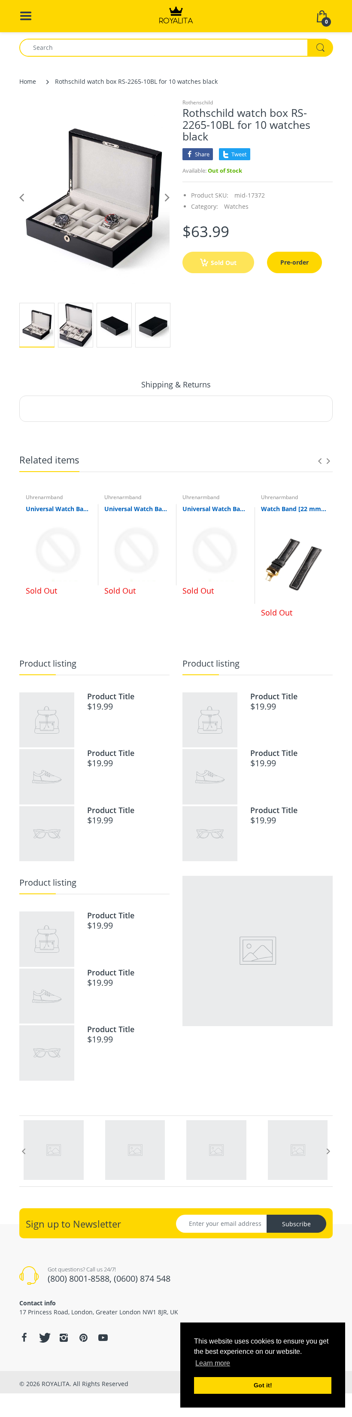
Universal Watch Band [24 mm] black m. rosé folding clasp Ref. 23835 (58, 509)
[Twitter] (44, 1337)
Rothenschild (197, 102)
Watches (236, 206)
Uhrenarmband (44, 497)
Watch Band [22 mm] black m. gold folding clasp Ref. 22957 (294, 509)
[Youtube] (103, 1337)
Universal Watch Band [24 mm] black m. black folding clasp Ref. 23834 (137, 509)
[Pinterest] (83, 1337)
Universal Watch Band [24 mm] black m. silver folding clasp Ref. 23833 (215, 509)
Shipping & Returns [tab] (176, 384)
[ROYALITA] (176, 15)
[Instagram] (63, 1337)
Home (27, 81)
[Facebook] (24, 1337)
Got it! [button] (263, 1385)
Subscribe (296, 1224)
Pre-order (294, 262)
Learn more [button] (212, 1363)
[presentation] (320, 460)
